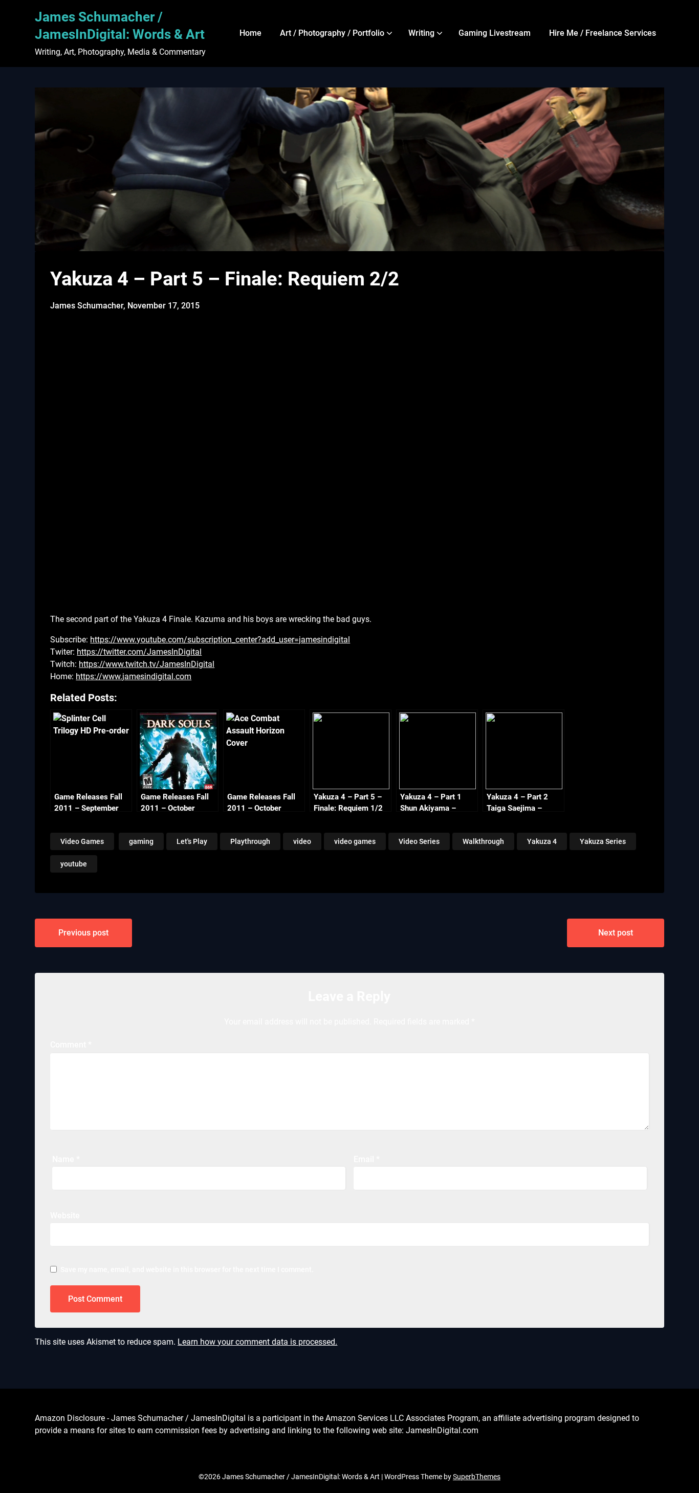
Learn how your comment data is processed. (257, 1342)
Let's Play (192, 841)
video (302, 841)
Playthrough (250, 841)
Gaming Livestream (494, 33)
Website (65, 1215)
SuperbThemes (476, 1477)
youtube (73, 864)
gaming (141, 841)
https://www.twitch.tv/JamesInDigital (146, 664)
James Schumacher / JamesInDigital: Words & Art (120, 25)
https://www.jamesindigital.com (133, 676)
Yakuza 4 (542, 841)
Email (367, 1159)
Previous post (83, 933)
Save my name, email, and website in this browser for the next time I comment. (187, 1269)
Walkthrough (483, 841)
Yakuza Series (603, 841)
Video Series (419, 841)
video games (355, 841)
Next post (615, 933)
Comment (71, 1045)
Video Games (82, 841)
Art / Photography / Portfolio (332, 33)
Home (250, 33)
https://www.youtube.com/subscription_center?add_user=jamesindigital (220, 639)
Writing (421, 33)
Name (66, 1159)
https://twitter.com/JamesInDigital (139, 652)
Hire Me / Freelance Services (602, 33)
